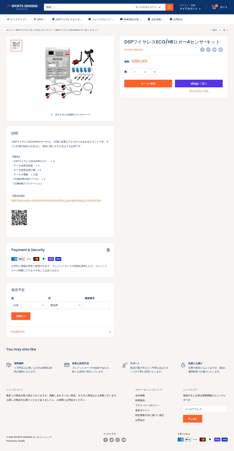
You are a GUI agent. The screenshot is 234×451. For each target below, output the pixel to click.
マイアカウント (189, 8)
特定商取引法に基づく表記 (149, 415)
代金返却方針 (18, 331)
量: (126, 71)
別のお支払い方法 (198, 91)
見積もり (21, 316)
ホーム (9, 30)
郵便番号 (90, 298)
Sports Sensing (133, 50)
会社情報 (140, 395)
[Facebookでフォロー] (105, 440)
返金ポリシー (142, 410)
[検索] (169, 7)
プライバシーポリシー (147, 405)
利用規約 (140, 400)
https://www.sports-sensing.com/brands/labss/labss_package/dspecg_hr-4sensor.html (56, 200)
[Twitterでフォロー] (111, 440)
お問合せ (140, 420)
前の (215, 30)
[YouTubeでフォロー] (123, 440)
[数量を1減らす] (135, 72)
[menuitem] (17, 19)
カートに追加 (148, 83)
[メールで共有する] (220, 49)
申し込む (192, 418)
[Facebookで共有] (202, 49)
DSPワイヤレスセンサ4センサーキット (34, 30)
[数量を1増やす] (154, 72)
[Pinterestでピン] (208, 49)
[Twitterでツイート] (214, 49)
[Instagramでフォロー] (117, 440)
